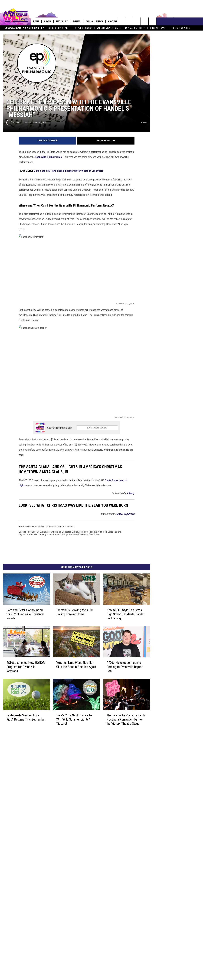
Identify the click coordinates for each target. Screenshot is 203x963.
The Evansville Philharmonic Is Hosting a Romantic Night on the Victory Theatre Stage (126, 719)
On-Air (47, 21)
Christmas (56, 532)
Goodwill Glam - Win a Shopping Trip (24, 28)
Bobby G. (17, 122)
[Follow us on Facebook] (137, 21)
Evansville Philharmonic (48, 157)
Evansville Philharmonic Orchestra (49, 526)
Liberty (130, 493)
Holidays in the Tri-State (101, 532)
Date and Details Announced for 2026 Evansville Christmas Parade (25, 614)
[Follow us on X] (144, 21)
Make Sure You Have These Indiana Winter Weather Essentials (68, 170)
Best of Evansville (41, 532)
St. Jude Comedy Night (59, 28)
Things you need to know (75, 534)
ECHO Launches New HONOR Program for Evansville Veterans (25, 667)
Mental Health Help (135, 28)
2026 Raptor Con (83, 28)
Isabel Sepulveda (125, 513)
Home (36, 21)
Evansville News (94, 21)
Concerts (66, 532)
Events (76, 21)
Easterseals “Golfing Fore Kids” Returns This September (26, 717)
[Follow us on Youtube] (152, 21)
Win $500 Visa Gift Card (108, 28)
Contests (113, 21)
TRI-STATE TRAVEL (158, 28)
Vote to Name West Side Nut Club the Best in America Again (76, 665)
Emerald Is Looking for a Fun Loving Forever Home (75, 612)
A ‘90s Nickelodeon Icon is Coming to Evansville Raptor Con (124, 667)
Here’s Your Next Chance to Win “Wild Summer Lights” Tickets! (74, 719)
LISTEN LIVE (62, 21)
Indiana (70, 526)
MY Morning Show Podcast (47, 534)
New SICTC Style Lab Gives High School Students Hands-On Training (125, 614)
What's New (94, 534)
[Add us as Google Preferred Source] (129, 21)
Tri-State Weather (180, 28)
